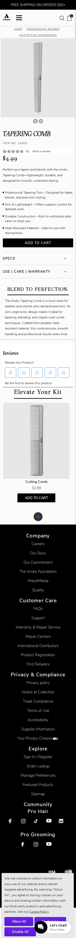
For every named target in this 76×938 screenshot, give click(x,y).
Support (38, 618)
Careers (38, 544)
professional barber (43, 29)
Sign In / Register (38, 757)
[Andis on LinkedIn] (63, 823)
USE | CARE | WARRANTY (26, 271)
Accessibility (38, 720)
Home (18, 29)
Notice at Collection (38, 692)
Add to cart (38, 242)
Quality (38, 590)
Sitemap (38, 794)
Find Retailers (38, 664)
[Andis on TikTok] (38, 823)
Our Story (38, 553)
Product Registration (38, 655)
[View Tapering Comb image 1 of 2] (35, 121)
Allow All (19, 921)
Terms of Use (38, 710)
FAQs (38, 608)
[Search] (62, 17)
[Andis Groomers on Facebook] (25, 846)
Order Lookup (38, 766)
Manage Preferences (38, 775)
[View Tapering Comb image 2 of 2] (41, 121)
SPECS (9, 258)
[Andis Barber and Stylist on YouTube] (50, 823)
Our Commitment (38, 562)
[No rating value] (14, 151)
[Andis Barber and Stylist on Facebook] (13, 823)
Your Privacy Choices (34, 738)
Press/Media (38, 580)
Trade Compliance (38, 701)
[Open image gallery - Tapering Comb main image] (38, 77)
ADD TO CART (36, 498)
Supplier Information (38, 729)
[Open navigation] (19, 17)
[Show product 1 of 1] (38, 516)
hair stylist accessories (38, 35)
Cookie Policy (39, 911)
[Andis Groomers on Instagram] (38, 846)
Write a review (41, 151)
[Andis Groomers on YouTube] (50, 846)
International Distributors (38, 645)
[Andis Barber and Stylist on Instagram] (25, 823)
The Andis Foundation (38, 571)
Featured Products (38, 784)
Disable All (20, 931)
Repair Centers (38, 636)
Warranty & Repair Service (38, 627)
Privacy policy (38, 682)
